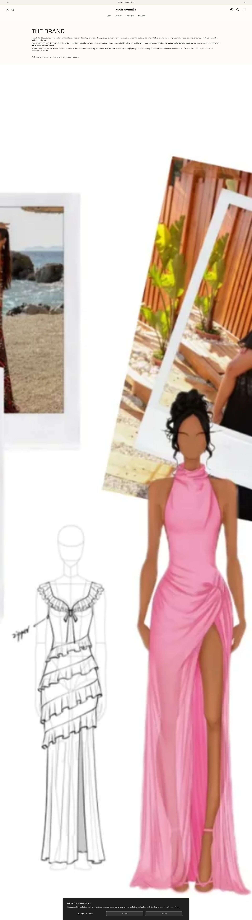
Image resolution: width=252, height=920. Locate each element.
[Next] (244, 2)
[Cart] (244, 9)
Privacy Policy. (174, 907)
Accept (124, 913)
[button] (109, 16)
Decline (164, 913)
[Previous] (8, 2)
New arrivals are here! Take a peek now (126, 2)
